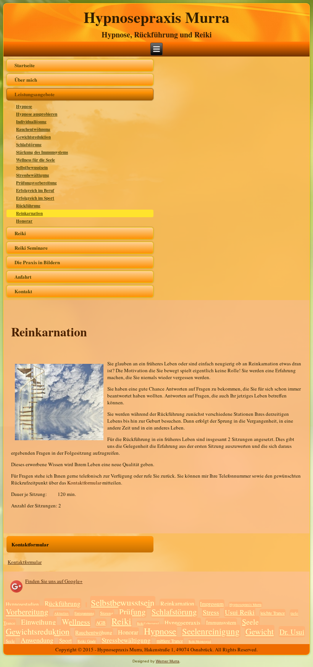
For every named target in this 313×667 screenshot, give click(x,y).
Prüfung (132, 611)
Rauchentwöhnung (33, 129)
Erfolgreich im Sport (35, 198)
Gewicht (259, 631)
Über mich (26, 79)
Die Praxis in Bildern (37, 262)
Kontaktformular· (84, 482)
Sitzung (106, 613)
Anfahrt (23, 276)
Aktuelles (61, 613)
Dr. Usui (291, 631)
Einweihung (38, 622)
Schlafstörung (29, 145)
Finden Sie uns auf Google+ (53, 581)
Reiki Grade (86, 641)
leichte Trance (272, 613)
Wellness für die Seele (35, 160)
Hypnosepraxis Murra (156, 17)
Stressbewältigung (32, 175)
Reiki (20, 233)
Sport (65, 640)
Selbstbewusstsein (32, 168)
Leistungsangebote (35, 94)
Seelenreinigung (211, 631)
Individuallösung (31, 122)
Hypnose (24, 106)
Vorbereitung (27, 611)
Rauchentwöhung (93, 632)
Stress (211, 612)
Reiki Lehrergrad (148, 623)
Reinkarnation (29, 213)
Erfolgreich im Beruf (35, 190)
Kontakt (23, 291)
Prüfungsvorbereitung (36, 183)
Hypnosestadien (22, 604)
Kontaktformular (25, 562)
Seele (250, 622)
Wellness (76, 622)
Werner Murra (167, 661)
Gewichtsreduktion (33, 137)
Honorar (24, 221)
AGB (101, 622)
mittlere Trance (169, 641)
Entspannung (84, 613)
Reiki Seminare (31, 247)
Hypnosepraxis (182, 622)
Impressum (212, 603)
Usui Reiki (240, 612)
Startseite (25, 65)
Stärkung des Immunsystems (42, 152)
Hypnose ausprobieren (36, 114)
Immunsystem (221, 622)
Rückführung (28, 206)
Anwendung (37, 639)
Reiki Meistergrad (200, 641)
